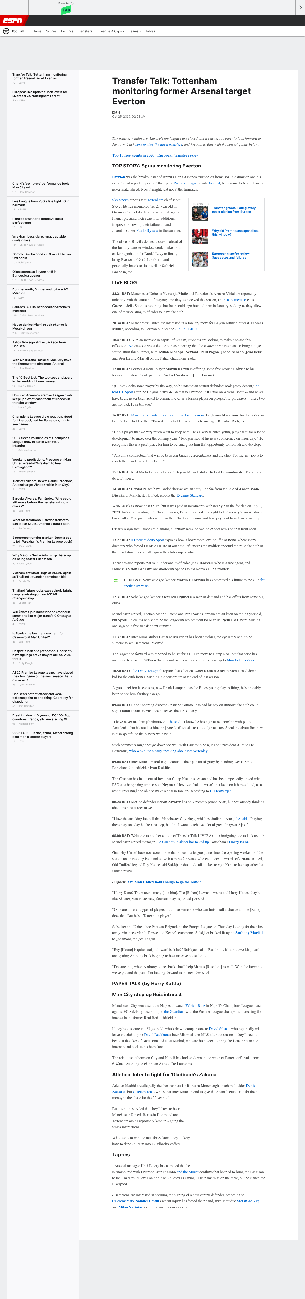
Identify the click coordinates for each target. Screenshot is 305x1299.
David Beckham (156, 1034)
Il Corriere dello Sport (147, 539)
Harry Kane (239, 841)
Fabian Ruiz (195, 1005)
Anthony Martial (249, 932)
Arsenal (214, 182)
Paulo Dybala (147, 230)
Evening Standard (190, 494)
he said (175, 721)
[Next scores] (300, 7)
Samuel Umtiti (147, 1200)
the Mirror (190, 1171)
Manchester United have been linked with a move (168, 414)
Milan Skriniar (131, 1207)
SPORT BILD (186, 328)
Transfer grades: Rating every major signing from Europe (234, 209)
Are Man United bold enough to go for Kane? (164, 881)
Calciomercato (235, 299)
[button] (290, 20)
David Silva (218, 1028)
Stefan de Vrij (248, 1200)
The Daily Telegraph (146, 670)
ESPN (12, 20)
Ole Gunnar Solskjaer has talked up (182, 841)
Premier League (186, 182)
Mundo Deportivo (240, 659)
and (180, 1171)
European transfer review (178, 155)
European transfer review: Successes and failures (231, 255)
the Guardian (174, 1011)
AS (130, 345)
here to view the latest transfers (158, 144)
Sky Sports (120, 199)
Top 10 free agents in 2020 (133, 155)
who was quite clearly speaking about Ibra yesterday (168, 750)
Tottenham (155, 199)
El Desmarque (220, 790)
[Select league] (14, 7)
